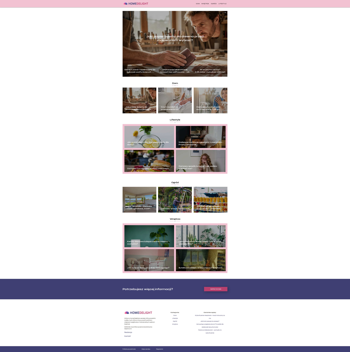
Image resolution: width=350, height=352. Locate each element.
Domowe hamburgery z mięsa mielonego (148, 168)
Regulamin (159, 349)
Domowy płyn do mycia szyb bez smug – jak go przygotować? (208, 108)
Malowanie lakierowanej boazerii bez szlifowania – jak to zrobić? (175, 70)
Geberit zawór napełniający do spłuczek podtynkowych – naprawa (139, 70)
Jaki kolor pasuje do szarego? (210, 321)
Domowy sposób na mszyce (175, 208)
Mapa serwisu (146, 349)
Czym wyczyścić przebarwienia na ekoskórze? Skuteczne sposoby (172, 108)
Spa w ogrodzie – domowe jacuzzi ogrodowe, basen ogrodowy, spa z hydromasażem (138, 207)
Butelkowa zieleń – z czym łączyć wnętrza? (200, 268)
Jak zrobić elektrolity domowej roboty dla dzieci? (148, 143)
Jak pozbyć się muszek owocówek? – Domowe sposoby (208, 207)
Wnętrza (205, 3)
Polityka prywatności (129, 349)
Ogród (214, 3)
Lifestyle (222, 3)
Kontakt (127, 336)
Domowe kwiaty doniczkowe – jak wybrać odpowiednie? (200, 242)
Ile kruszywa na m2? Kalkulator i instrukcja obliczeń (210, 70)
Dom (198, 3)
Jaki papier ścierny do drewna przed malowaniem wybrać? (175, 38)
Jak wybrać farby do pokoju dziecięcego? (148, 268)
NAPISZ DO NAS (215, 289)
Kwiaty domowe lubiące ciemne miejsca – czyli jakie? (148, 242)
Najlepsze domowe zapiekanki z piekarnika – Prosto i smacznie (201, 143)
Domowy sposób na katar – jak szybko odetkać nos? (198, 167)
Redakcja (128, 332)
